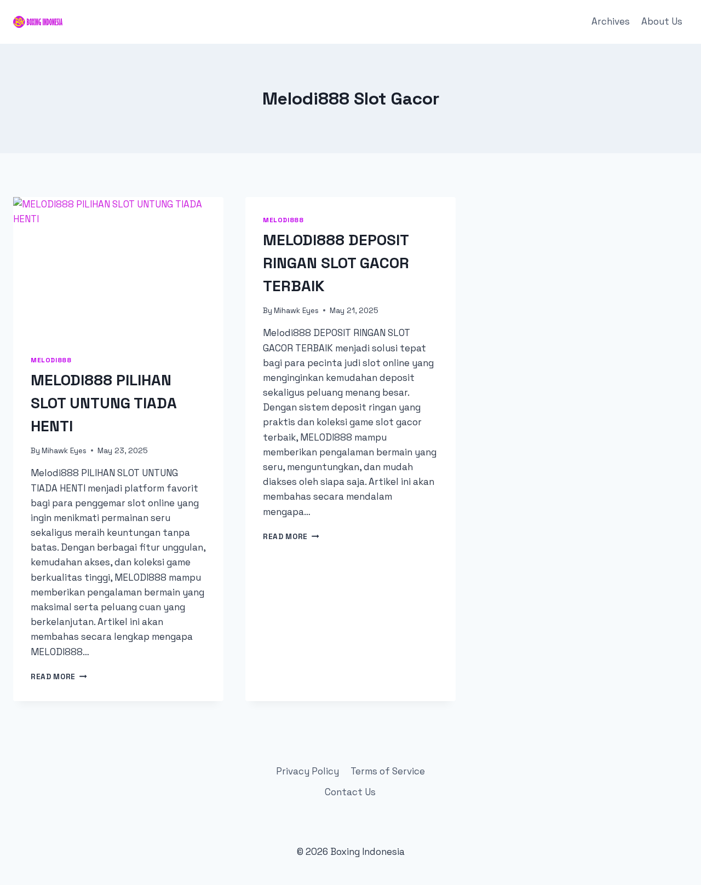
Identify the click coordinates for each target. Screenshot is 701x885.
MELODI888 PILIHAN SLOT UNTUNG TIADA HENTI (104, 403)
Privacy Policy (307, 771)
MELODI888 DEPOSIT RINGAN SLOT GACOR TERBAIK (336, 263)
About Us (661, 21)
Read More (59, 676)
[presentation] (118, 267)
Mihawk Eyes (64, 450)
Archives (610, 21)
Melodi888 (51, 360)
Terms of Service (387, 771)
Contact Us (350, 792)
